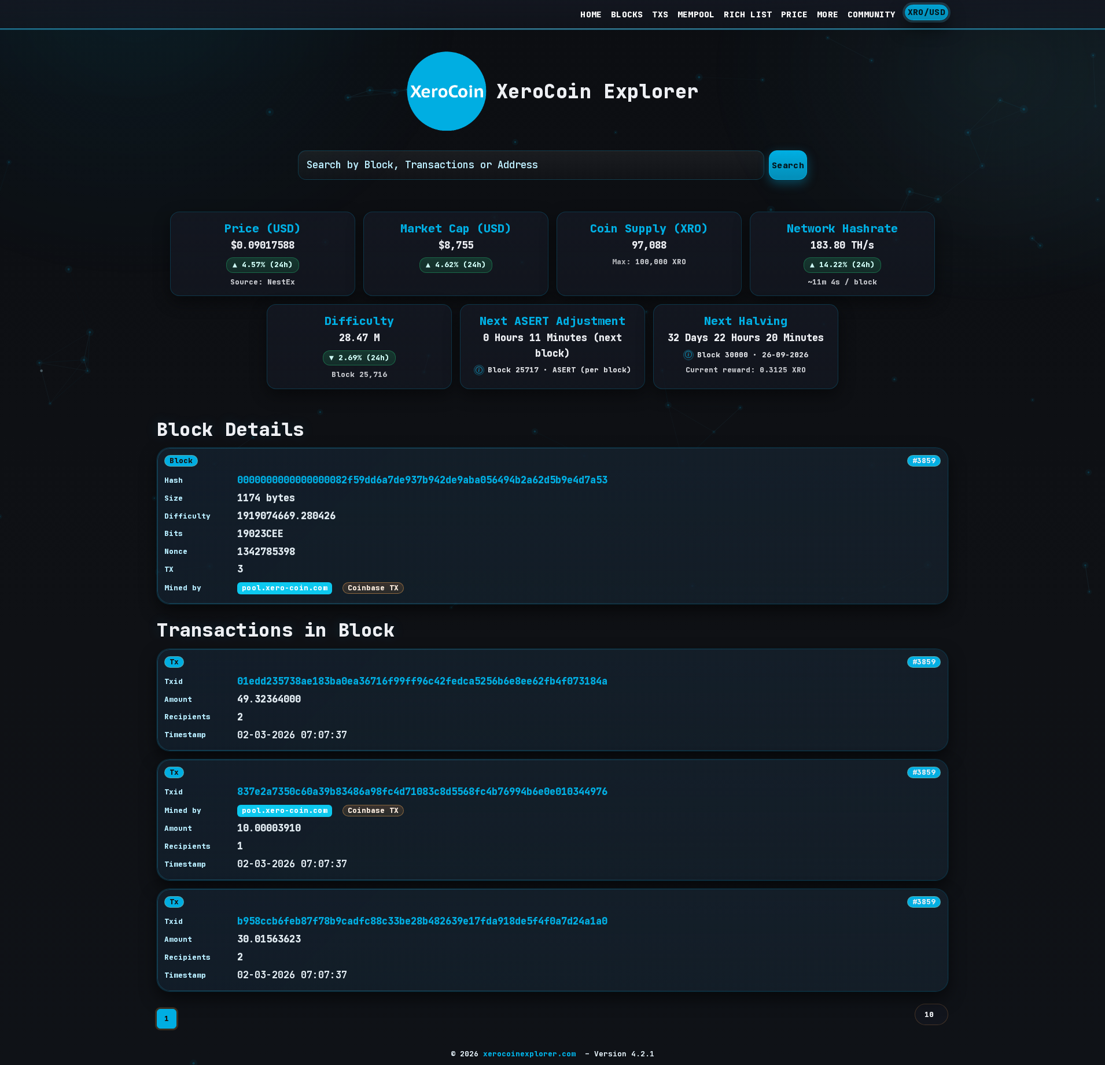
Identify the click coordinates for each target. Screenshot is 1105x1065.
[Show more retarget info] (479, 370)
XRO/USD (926, 11)
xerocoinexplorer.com (529, 1054)
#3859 (923, 460)
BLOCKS (627, 14)
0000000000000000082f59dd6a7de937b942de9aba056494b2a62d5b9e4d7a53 (422, 480)
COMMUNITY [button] (872, 14)
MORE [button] (827, 14)
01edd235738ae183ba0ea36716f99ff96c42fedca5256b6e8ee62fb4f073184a (422, 681)
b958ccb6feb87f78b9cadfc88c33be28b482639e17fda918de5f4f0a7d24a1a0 (422, 921)
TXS (660, 14)
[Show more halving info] (688, 355)
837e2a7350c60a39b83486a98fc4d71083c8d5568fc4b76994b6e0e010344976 (422, 791)
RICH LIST (748, 14)
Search (788, 165)
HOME (591, 14)
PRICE (794, 14)
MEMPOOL (695, 14)
